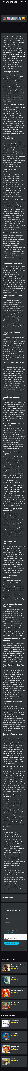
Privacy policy (9, 932)
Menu (20, 1)
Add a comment (11, 943)
